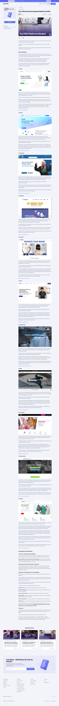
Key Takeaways (6, 27)
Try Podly (53, 3)
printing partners (41, 145)
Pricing (44, 3)
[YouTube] (55, 696)
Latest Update (5, 680)
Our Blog (18, 682)
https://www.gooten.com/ (24, 150)
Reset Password (46, 682)
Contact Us (32, 682)
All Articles (21, 7)
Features (40, 3)
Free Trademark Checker (20, 688)
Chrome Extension (19, 680)
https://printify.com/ (23, 110)
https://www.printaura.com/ (25, 278)
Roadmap (4, 682)
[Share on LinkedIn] (23, 38)
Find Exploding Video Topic (21, 690)
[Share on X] (21, 38)
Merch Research (19, 691)
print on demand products (22, 102)
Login (45, 680)
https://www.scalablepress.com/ (26, 365)
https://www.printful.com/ (24, 548)
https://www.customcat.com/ (25, 193)
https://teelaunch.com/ (24, 234)
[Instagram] (53, 696)
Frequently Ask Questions (7, 28)
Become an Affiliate (33, 680)
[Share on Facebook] (19, 38)
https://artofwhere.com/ (24, 453)
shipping (23, 104)
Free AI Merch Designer (20, 685)
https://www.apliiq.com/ (24, 409)
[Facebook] (51, 696)
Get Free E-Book (30, 668)
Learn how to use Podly (6, 685)
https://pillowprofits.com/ (24, 496)
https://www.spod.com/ (24, 322)
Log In (48, 3)
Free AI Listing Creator (20, 687)
